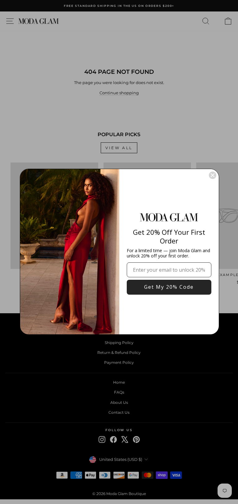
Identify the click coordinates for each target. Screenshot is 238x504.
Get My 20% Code (169, 286)
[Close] (212, 175)
